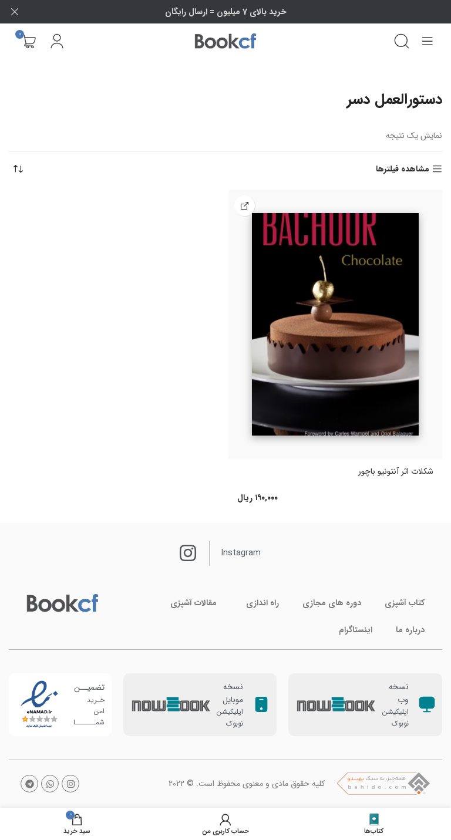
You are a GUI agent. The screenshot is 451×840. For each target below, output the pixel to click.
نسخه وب (399, 693)
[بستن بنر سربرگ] (14, 11)
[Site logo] (225, 41)
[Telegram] (29, 783)
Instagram (241, 552)
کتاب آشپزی (405, 602)
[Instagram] (70, 783)
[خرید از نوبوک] (244, 205)
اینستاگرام (355, 629)
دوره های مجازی (331, 602)
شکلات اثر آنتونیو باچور (395, 471)
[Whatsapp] (50, 783)
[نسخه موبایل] (261, 704)
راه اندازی (262, 602)
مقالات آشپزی (193, 602)
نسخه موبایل (233, 693)
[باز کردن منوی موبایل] (427, 41)
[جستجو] (402, 41)
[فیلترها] (407, 266)
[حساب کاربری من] (57, 41)
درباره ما (410, 629)
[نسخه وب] (427, 704)
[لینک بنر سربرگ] (243, 11)
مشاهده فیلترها (402, 169)
